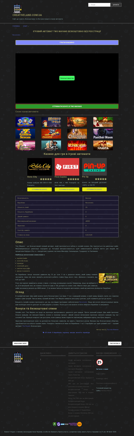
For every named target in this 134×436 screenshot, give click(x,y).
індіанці (66, 332)
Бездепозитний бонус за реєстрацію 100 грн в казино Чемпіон (81, 392)
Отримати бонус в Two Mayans (67, 106)
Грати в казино (67, 42)
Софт (25, 26)
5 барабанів (57, 332)
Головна (16, 26)
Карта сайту (100, 374)
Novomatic (17, 35)
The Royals (26, 326)
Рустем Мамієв (113, 329)
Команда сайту (102, 378)
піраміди (86, 332)
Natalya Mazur (106, 391)
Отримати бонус (39, 189)
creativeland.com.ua (27, 15)
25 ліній (48, 332)
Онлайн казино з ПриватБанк (79, 410)
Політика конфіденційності (106, 383)
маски (72, 332)
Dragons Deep (20, 343)
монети (79, 332)
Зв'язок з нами (102, 369)
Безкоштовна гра (67, 78)
